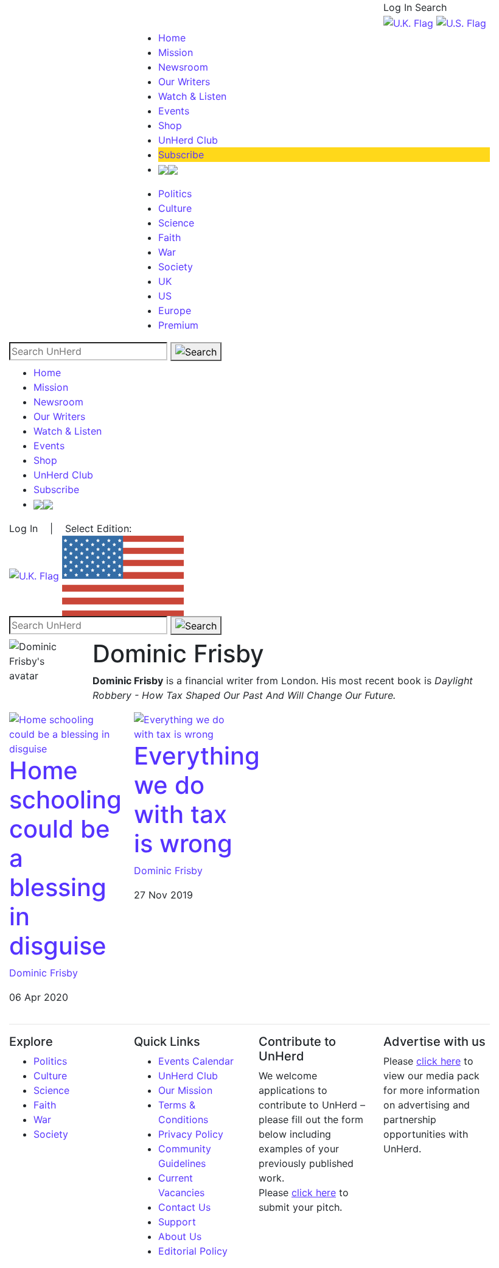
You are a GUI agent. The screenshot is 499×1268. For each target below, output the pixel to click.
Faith (169, 237)
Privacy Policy (190, 1134)
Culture (175, 208)
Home (172, 38)
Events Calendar (196, 1061)
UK (165, 281)
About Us (179, 1236)
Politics (175, 193)
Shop (170, 125)
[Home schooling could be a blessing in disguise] (62, 733)
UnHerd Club (188, 140)
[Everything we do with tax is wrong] (187, 726)
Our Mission (185, 1090)
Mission (175, 52)
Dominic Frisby (43, 973)
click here (313, 1192)
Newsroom (183, 67)
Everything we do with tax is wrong (197, 799)
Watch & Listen (192, 96)
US (165, 296)
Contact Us (184, 1207)
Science (176, 223)
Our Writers (184, 81)
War (167, 252)
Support (177, 1222)
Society (175, 267)
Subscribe (181, 155)
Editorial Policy (193, 1251)
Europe (174, 310)
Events (173, 111)
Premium (178, 325)
